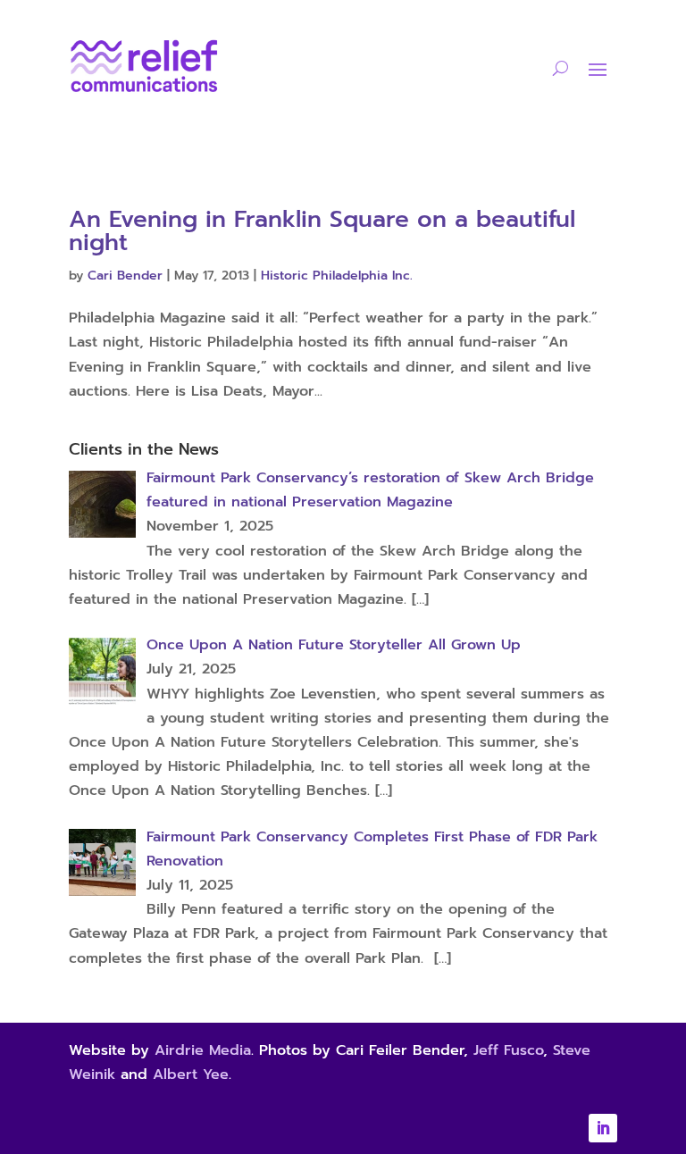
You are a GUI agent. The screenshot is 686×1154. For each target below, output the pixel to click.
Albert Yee (191, 1074)
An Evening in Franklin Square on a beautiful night (322, 231)
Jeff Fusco (508, 1050)
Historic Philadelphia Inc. (337, 275)
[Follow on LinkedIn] (603, 1128)
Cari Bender (125, 275)
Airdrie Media (203, 1050)
